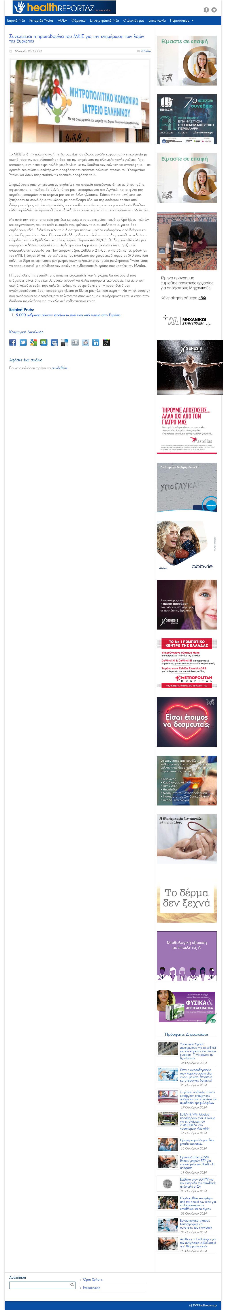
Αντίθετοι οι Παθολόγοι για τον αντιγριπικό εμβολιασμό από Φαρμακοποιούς (198, 1243)
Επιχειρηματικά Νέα (104, 20)
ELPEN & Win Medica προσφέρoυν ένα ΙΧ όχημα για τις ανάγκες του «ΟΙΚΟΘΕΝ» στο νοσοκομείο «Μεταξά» (197, 1121)
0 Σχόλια (146, 51)
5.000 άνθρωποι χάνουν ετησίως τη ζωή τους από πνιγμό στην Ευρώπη (68, 315)
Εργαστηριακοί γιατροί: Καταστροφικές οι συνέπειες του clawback (196, 1224)
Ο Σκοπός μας (133, 20)
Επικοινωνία (157, 20)
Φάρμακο (79, 20)
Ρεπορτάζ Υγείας (41, 20)
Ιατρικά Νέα (16, 20)
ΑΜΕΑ (62, 20)
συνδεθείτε (60, 368)
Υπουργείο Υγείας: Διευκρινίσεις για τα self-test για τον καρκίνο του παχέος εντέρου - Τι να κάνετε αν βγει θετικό (198, 1051)
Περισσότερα (180, 20)
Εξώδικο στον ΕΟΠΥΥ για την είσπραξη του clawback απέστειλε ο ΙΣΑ (198, 1183)
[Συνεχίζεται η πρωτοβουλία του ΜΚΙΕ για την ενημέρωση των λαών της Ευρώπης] (79, 101)
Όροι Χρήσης (93, 1279)
